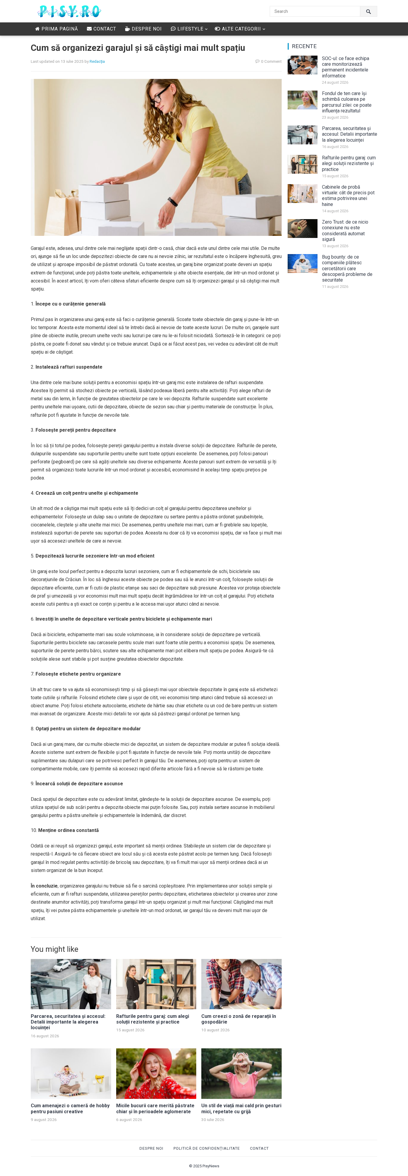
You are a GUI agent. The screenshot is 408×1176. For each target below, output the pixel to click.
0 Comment (271, 61)
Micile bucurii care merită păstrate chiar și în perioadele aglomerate (155, 1108)
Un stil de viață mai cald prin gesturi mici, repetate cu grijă (241, 1108)
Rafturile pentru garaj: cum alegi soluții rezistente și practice (152, 1019)
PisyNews (211, 1166)
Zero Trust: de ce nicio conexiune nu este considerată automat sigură (345, 230)
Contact (104, 29)
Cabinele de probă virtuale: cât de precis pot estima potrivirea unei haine (348, 195)
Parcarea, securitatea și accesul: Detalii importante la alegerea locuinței (68, 1021)
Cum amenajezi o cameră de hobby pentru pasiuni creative (70, 1108)
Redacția (97, 61)
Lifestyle (189, 29)
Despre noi (146, 29)
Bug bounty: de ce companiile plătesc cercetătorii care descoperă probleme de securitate (347, 268)
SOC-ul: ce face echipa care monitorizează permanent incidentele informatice (345, 67)
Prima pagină (59, 29)
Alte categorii (240, 29)
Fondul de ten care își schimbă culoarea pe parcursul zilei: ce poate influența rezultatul (347, 102)
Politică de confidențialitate (207, 1148)
